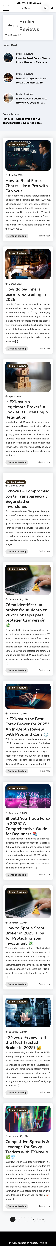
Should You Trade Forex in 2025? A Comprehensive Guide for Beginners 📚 (27, 826)
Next (41, 1219)
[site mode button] (45, 8)
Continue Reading (17, 236)
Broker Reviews (24, 53)
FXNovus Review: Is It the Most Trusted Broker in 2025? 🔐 (25, 1042)
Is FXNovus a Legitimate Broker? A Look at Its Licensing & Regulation (31, 103)
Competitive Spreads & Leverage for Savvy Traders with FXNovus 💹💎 (27, 1149)
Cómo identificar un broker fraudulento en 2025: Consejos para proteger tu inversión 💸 (26, 615)
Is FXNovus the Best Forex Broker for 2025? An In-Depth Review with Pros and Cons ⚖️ (27, 726)
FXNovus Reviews (28, 2)
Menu (24, 7)
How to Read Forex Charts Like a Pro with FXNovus (26, 186)
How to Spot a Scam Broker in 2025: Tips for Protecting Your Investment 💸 (24, 935)
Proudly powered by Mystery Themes (28, 1242)
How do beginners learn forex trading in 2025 (25, 294)
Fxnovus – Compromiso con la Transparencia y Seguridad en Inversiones (21, 123)
